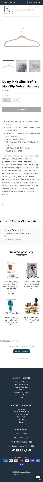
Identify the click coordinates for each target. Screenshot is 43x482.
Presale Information (21, 414)
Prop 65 (21, 389)
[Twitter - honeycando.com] (13, 450)
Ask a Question (15, 239)
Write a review (21, 351)
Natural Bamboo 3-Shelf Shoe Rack (31, 319)
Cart (35, 2)
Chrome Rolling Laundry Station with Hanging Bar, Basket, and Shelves (11, 286)
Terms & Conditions (21, 387)
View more (21, 256)
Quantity (5, 96)
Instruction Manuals (21, 395)
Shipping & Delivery (21, 382)
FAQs (21, 397)
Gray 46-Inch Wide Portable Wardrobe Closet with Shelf (32, 284)
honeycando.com (25, 472)
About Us (21, 409)
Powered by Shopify (21, 474)
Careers (21, 422)
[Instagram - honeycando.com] (21, 450)
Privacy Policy (21, 417)
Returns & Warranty (21, 384)
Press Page (21, 419)
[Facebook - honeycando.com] (17, 450)
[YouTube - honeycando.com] (29, 450)
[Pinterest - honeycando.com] (25, 450)
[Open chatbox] (38, 477)
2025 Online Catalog (21, 412)
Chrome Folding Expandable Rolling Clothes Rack (11, 320)
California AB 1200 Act (21, 392)
